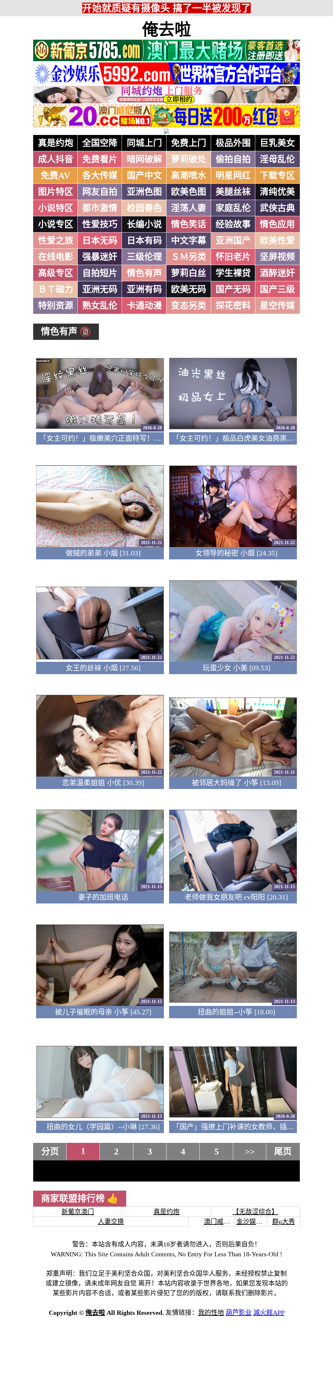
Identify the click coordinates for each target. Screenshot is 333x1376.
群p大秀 (283, 1221)
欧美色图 (188, 192)
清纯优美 (277, 192)
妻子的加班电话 (103, 897)
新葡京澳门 (77, 1211)
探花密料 (233, 306)
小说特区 (55, 208)
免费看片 (99, 159)
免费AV (55, 175)
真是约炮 (55, 143)
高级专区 (55, 273)
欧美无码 (188, 289)
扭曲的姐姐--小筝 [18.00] (236, 1012)
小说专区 (55, 224)
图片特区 (55, 192)
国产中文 (144, 175)
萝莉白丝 (188, 273)
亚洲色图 (144, 192)
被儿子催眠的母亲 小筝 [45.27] (103, 1012)
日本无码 (99, 241)
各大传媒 (99, 175)
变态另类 (188, 306)
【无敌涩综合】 (255, 1211)
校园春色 (144, 208)
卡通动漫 (144, 306)
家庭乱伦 (233, 208)
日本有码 (144, 241)
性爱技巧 (99, 224)
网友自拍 (99, 192)
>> (250, 1151)
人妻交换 (111, 1221)
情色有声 (144, 273)
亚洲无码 (99, 289)
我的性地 (211, 1312)
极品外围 (233, 143)
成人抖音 (55, 159)
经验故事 (233, 224)
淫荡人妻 (188, 208)
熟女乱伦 (99, 306)
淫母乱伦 (277, 159)
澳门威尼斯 (220, 1221)
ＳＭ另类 (188, 257)
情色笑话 (188, 224)
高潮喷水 (188, 175)
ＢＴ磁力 (55, 289)
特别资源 (55, 306)
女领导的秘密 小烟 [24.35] (236, 553)
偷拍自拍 (233, 159)
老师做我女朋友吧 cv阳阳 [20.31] (236, 897)
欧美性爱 (277, 241)
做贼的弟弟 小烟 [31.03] (103, 553)
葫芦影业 (239, 1312)
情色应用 (277, 224)
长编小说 (144, 224)
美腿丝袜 (233, 192)
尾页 (283, 1151)
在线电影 (55, 257)
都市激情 (99, 208)
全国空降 (99, 143)
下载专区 (277, 175)
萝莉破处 (188, 159)
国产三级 (277, 289)
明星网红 (233, 175)
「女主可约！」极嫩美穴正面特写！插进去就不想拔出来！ (132, 438)
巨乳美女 (277, 143)
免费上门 (188, 143)
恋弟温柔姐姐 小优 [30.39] (103, 783)
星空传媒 (277, 306)
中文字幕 (188, 241)
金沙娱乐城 (252, 1221)
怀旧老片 (233, 257)
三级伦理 (144, 257)
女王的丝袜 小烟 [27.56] (103, 668)
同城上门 (144, 143)
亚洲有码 (144, 289)
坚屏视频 (277, 257)
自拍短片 (99, 273)
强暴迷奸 (99, 257)
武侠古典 (277, 208)
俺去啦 (166, 29)
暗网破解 (144, 159)
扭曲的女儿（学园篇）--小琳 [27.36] (103, 1127)
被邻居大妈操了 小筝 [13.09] (236, 783)
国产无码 (233, 289)
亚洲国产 (233, 241)
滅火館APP (269, 1312)
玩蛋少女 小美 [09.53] (236, 668)
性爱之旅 (55, 241)
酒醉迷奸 (277, 273)
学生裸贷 (233, 273)
